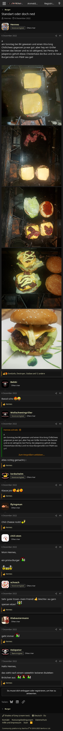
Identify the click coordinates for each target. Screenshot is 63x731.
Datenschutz (41, 719)
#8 (60, 629)
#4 (60, 485)
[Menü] (4, 3)
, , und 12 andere (26, 373)
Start (26, 722)
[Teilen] (56, 36)
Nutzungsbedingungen (22, 719)
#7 (60, 593)
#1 (60, 35)
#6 (60, 547)
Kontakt (5, 719)
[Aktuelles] (59, 3)
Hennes (7, 18)
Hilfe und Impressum (11, 722)
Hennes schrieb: (11, 429)
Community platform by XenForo (26, 728)
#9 (60, 661)
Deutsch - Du (40, 715)
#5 (60, 515)
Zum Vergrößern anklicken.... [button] (32, 454)
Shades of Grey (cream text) (17, 715)
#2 (60, 393)
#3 (60, 423)
